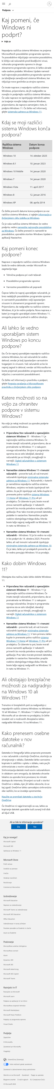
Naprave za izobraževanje (12, 905)
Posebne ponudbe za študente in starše (17, 928)
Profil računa (7, 864)
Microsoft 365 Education (11, 914)
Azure (5, 955)
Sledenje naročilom (10, 878)
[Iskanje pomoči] (10, 3)
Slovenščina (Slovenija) (16, 1059)
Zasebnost (25, 1075)
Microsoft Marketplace (11, 1010)
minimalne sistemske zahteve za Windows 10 (28, 545)
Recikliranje (7, 882)
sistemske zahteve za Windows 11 (25, 111)
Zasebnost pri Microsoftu (12, 1047)
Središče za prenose (10, 869)
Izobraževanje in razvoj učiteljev (14, 923)
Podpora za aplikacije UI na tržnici (15, 1001)
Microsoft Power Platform (12, 1015)
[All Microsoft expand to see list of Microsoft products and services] (3, 3)
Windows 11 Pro (27, 497)
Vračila (5, 873)
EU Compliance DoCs (37, 1079)
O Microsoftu (8, 1042)
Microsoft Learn (8, 996)
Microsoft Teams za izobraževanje (15, 910)
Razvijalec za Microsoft (11, 992)
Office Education (9, 919)
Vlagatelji (6, 1051)
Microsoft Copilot (9, 841)
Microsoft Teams (9, 978)
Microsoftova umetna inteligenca (14, 946)
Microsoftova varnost (10, 951)
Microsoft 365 (8, 846)
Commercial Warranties (11, 887)
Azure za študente (9, 933)
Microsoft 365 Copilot (11, 974)
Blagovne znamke (9, 1079)
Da (18, 826)
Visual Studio (8, 1024)
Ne (34, 826)
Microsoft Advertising (10, 969)
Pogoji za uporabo (37, 1075)
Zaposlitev (7, 1037)
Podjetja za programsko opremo (14, 1019)
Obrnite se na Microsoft (11, 1075)
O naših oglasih (22, 1079)
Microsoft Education (10, 900)
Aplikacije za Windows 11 (12, 851)
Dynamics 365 (8, 960)
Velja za (7, 41)
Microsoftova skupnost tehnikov (14, 1005)
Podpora (6, 10)
